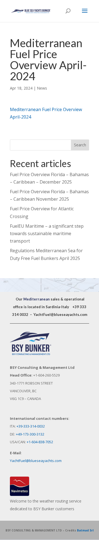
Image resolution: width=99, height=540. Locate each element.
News (42, 88)
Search (80, 144)
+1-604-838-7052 (40, 441)
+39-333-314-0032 (30, 426)
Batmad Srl (85, 530)
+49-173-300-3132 (30, 434)
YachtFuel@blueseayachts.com (60, 314)
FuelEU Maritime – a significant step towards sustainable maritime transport (47, 233)
